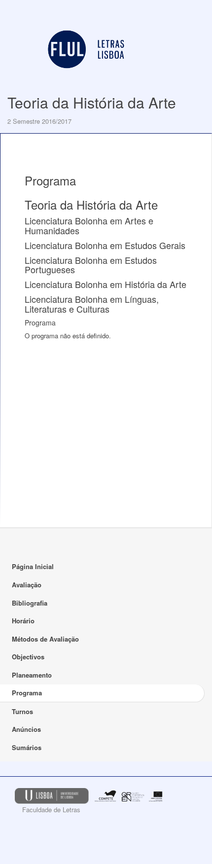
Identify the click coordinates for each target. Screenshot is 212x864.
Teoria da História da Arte (91, 102)
